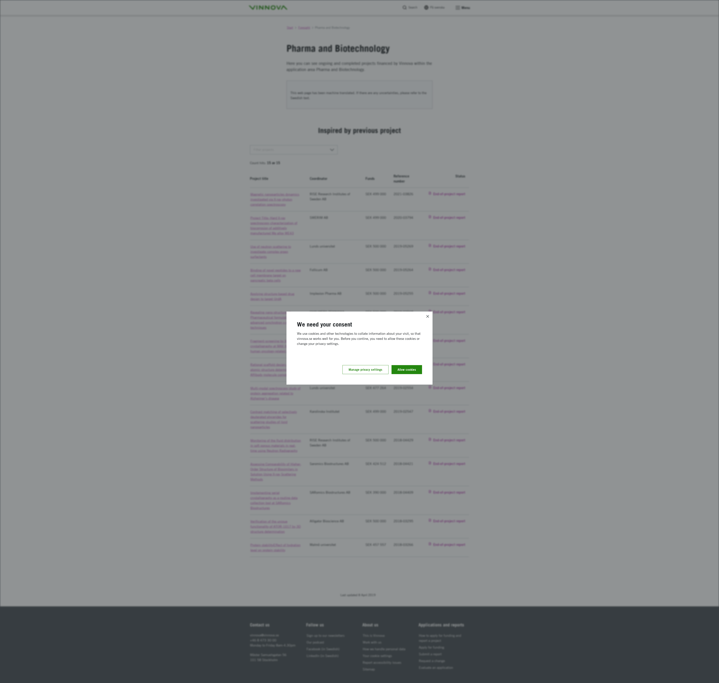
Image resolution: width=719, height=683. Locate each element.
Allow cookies (407, 369)
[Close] (428, 316)
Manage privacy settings (365, 369)
